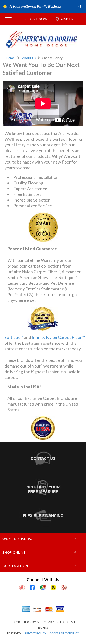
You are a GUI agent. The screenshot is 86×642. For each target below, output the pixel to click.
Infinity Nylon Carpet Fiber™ (58, 337)
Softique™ (14, 337)
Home (10, 58)
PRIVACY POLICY (35, 633)
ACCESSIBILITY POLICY (64, 633)
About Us (29, 58)
